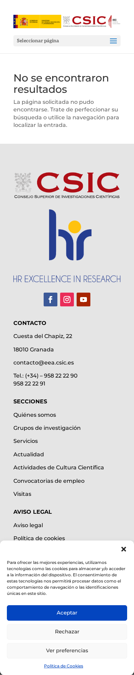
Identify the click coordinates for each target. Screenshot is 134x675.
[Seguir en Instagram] (67, 299)
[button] (123, 549)
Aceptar (67, 612)
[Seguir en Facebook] (50, 299)
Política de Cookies (63, 665)
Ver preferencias (67, 650)
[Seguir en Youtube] (83, 299)
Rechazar (67, 631)
